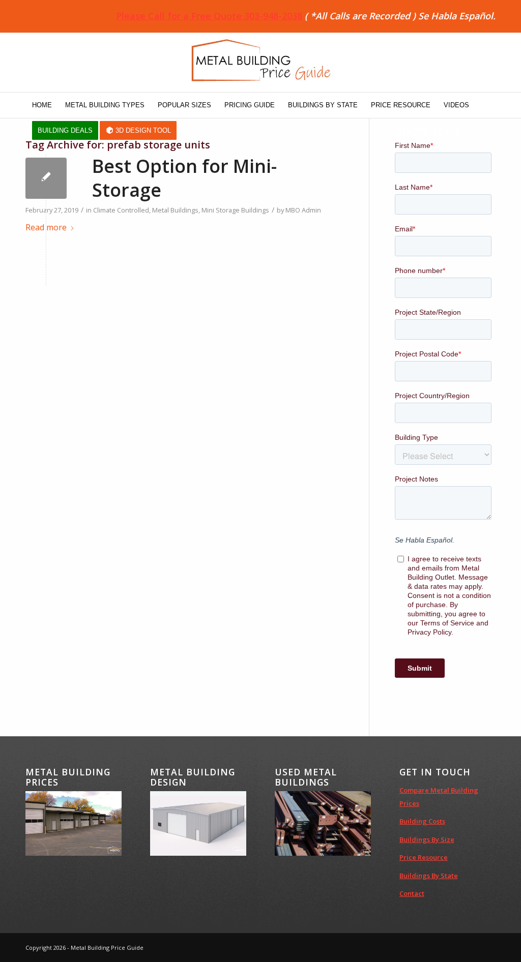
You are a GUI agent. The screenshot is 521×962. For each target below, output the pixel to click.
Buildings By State (428, 875)
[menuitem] (42, 105)
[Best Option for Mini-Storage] (46, 178)
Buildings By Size (426, 839)
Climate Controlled (121, 210)
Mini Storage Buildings (235, 210)
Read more (46, 227)
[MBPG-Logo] (260, 62)
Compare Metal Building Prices (438, 797)
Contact (411, 893)
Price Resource (423, 857)
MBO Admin (303, 210)
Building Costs (422, 821)
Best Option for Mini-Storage (184, 178)
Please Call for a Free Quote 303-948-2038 (209, 16)
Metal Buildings (175, 210)
